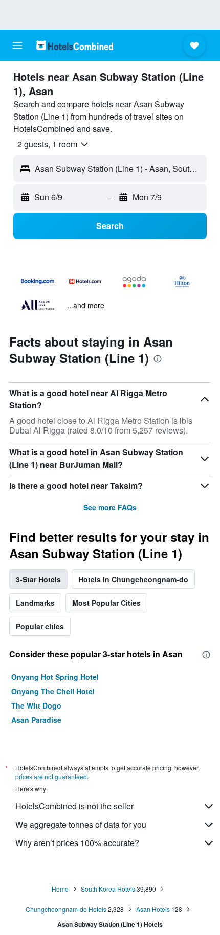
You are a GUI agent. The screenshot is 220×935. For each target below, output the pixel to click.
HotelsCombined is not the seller (74, 806)
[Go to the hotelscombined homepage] (75, 45)
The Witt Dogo (36, 705)
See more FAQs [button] (110, 507)
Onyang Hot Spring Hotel (55, 677)
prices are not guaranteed (51, 776)
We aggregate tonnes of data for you (80, 824)
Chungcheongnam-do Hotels (66, 909)
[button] (17, 45)
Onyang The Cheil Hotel (53, 691)
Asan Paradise (36, 720)
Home (60, 888)
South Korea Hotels (108, 888)
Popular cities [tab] (40, 626)
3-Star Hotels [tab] (38, 579)
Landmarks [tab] (35, 603)
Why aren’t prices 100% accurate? (77, 843)
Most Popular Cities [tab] (106, 603)
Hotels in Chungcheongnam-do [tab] (133, 579)
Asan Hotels (153, 909)
